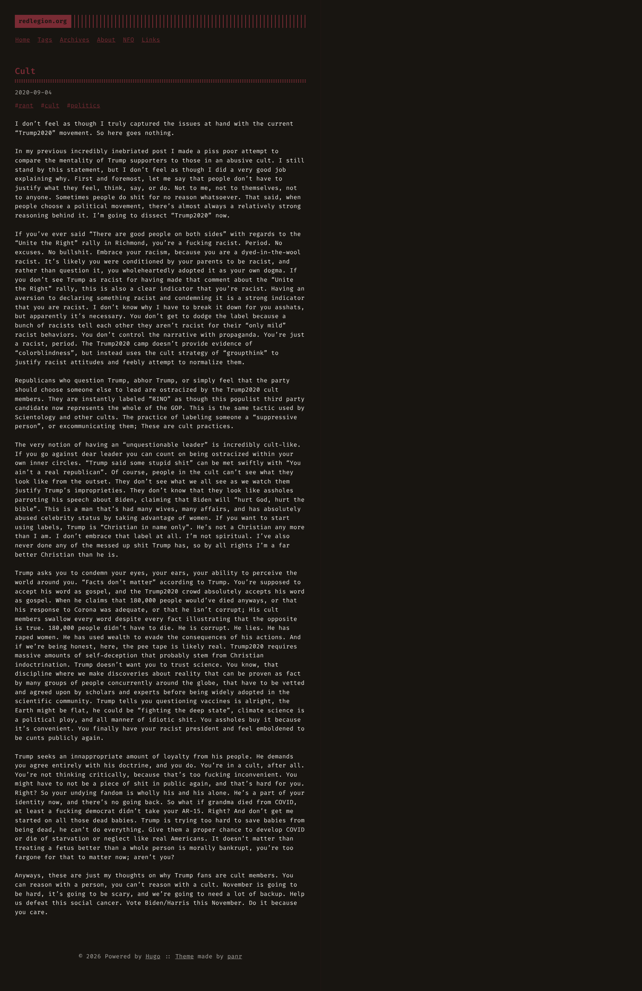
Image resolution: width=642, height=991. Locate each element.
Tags (45, 39)
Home (22, 39)
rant (26, 105)
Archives (75, 39)
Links (151, 39)
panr (234, 956)
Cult (25, 71)
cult (52, 105)
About (106, 39)
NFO (128, 39)
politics (85, 105)
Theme (184, 956)
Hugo (153, 956)
